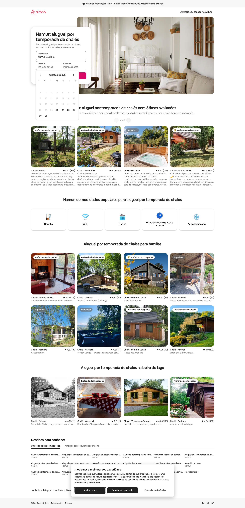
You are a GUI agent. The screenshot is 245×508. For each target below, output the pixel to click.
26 (57, 110)
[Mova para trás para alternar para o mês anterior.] (41, 75)
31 (46, 116)
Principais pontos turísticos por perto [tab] (82, 446)
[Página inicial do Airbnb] (38, 11)
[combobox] (61, 57)
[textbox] (48, 67)
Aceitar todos (89, 490)
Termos (68, 503)
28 (68, 110)
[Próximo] (128, 120)
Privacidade (56, 503)
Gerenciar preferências (155, 490)
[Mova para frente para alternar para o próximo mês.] (74, 75)
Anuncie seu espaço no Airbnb (196, 11)
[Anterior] (116, 120)
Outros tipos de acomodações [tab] (45, 446)
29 (74, 110)
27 (63, 110)
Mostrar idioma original (152, 3)
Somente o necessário (122, 490)
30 (40, 116)
